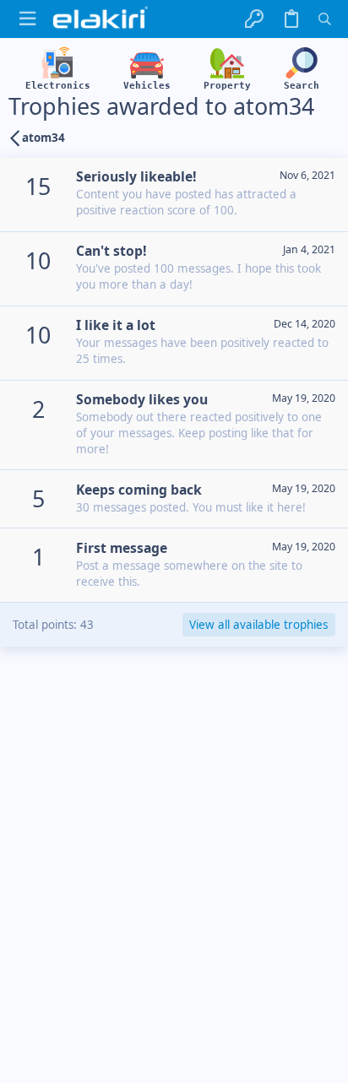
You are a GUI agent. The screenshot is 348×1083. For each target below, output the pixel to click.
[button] (27, 19)
